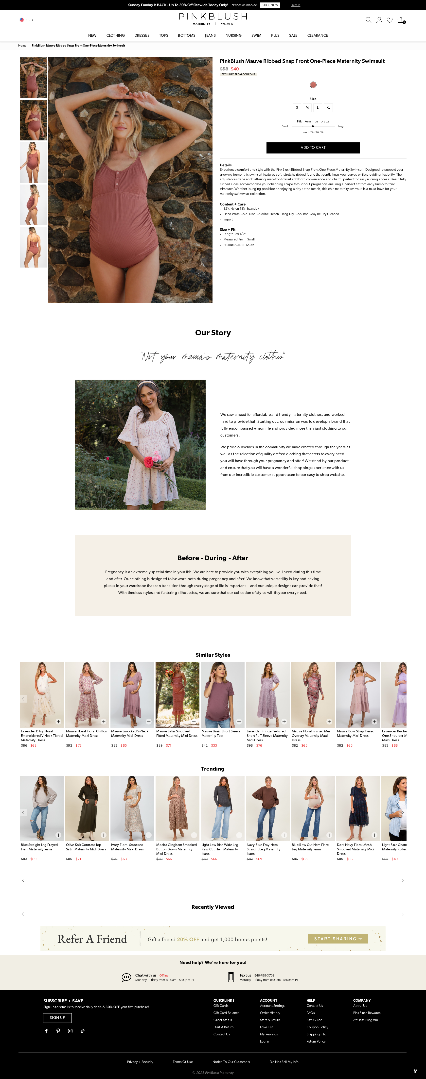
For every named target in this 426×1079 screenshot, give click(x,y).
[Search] (369, 20)
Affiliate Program (365, 1020)
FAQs (311, 1013)
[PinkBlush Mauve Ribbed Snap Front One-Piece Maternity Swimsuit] (313, 85)
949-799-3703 (264, 975)
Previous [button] (53, 180)
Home (22, 45)
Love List (266, 1027)
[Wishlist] (390, 20)
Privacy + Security (140, 1062)
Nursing (234, 36)
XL (328, 108)
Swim (256, 36)
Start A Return (223, 1027)
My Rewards (269, 1034)
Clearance (317, 36)
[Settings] (379, 20)
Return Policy (316, 1042)
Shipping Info (316, 1034)
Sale (293, 36)
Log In (264, 1042)
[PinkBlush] (212, 16)
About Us (360, 1006)
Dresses (142, 36)
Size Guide (314, 1020)
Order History (270, 1013)
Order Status (222, 1020)
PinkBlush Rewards (367, 1013)
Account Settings (272, 1006)
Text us (245, 975)
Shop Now (270, 5)
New (92, 36)
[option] (130, 180)
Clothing (115, 36)
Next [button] (207, 180)
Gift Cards (221, 1006)
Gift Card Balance (226, 1013)
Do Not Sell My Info (284, 1062)
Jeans (210, 36)
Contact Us (221, 1034)
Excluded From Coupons (238, 74)
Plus (275, 36)
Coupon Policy (317, 1027)
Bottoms (186, 36)
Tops (163, 36)
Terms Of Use (183, 1062)
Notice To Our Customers (231, 1062)
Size (313, 99)
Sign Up (57, 1018)
